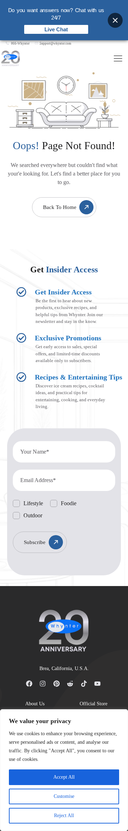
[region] (64, 770)
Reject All (64, 815)
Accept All (64, 777)
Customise (64, 796)
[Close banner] (115, 20)
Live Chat (56, 29)
